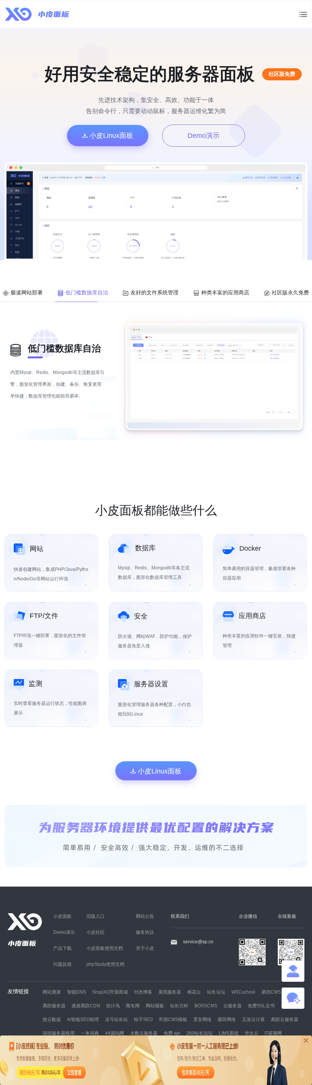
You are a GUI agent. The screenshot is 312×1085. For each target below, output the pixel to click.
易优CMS (271, 991)
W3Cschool (243, 991)
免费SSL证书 (261, 1005)
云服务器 (232, 1005)
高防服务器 (54, 1005)
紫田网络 (227, 1019)
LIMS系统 (229, 1033)
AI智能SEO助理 (83, 1019)
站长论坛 (216, 991)
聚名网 (133, 1005)
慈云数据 (52, 1019)
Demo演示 (204, 135)
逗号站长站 (116, 1019)
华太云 (251, 1033)
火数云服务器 (144, 1033)
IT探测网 (273, 1033)
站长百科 (179, 1005)
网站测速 (52, 991)
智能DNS (76, 991)
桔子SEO (143, 1019)
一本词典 (90, 1033)
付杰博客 (143, 991)
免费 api (172, 1033)
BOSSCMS (205, 1005)
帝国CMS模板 (173, 1019)
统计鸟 (113, 1005)
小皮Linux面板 (110, 135)
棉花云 (194, 991)
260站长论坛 (199, 1033)
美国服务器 (169, 991)
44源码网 (114, 1033)
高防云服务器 (284, 1019)
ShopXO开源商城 (110, 991)
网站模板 (155, 1005)
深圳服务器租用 (59, 1033)
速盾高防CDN (86, 1005)
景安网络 (202, 1019)
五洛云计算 (253, 1019)
